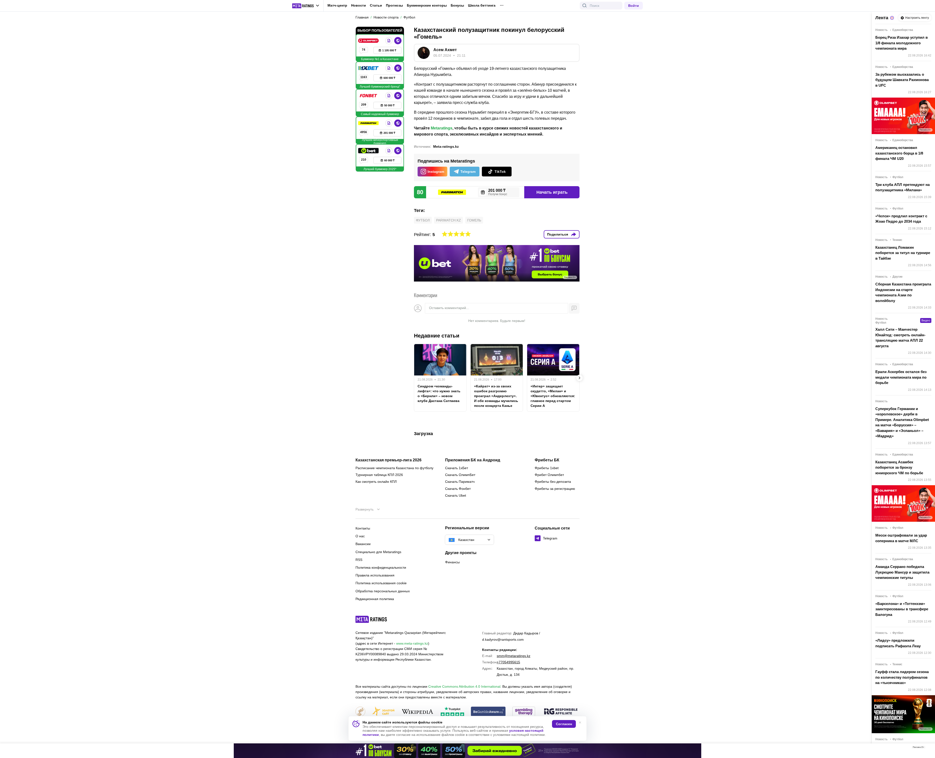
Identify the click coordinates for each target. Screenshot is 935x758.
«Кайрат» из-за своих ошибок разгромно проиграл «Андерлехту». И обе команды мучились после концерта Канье (496, 396)
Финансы (452, 562)
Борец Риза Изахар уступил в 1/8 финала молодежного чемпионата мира (901, 42)
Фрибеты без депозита (553, 482)
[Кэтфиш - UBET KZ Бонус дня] (467, 750)
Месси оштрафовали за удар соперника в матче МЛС (901, 538)
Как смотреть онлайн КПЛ (376, 482)
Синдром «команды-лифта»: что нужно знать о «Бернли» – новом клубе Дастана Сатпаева (439, 393)
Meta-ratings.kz (446, 146)
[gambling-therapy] (523, 712)
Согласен (564, 724)
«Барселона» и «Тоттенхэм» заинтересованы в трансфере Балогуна (901, 609)
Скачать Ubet (455, 495)
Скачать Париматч (460, 482)
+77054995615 (508, 662)
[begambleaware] (488, 712)
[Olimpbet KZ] (369, 40)
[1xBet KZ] (369, 68)
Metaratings (441, 128)
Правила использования (374, 575)
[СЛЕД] (579, 378)
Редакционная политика (374, 599)
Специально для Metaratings (378, 552)
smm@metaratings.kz (513, 656)
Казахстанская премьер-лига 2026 (388, 460)
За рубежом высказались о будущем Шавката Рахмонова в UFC (902, 79)
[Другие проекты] (305, 5)
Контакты (362, 528)
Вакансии (363, 544)
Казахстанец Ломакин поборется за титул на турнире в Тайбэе (902, 252)
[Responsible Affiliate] (561, 711)
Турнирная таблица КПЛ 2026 (379, 475)
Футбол (423, 220)
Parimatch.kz (448, 220)
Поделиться (557, 234)
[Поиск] (584, 5)
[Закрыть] (928, 748)
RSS (358, 560)
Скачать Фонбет (458, 489)
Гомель (474, 220)
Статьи (376, 5)
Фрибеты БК (547, 460)
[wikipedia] (417, 712)
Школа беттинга (482, 5)
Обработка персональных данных (382, 591)
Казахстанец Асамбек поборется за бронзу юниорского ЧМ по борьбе (899, 467)
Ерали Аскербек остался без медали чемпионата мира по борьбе (900, 377)
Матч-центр (337, 5)
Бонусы (457, 5)
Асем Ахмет (445, 50)
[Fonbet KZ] (369, 95)
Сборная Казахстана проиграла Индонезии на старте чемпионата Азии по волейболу (903, 292)
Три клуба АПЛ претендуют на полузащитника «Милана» (902, 187)
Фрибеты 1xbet (547, 468)
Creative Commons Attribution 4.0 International (464, 686)
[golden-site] (383, 712)
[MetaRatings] (371, 619)
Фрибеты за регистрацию (555, 489)
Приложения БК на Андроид (472, 460)
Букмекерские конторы (427, 5)
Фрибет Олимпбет (549, 475)
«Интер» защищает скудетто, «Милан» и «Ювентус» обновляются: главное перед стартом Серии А (553, 396)
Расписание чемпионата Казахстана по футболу (394, 468)
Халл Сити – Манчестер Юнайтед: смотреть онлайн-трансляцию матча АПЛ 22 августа (900, 337)
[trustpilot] (452, 712)
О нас (360, 536)
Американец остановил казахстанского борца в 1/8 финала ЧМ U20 (899, 153)
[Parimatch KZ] (369, 123)
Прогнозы (394, 5)
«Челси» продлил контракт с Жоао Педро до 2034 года (901, 219)
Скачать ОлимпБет (460, 475)
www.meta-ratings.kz (412, 643)
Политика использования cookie (381, 583)
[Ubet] (369, 150)
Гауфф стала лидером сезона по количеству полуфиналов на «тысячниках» (902, 677)
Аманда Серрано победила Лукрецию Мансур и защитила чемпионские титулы (902, 572)
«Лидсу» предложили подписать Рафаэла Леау (898, 643)
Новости (358, 5)
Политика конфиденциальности (380, 567)
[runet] (360, 712)
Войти (633, 6)
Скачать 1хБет (456, 468)
